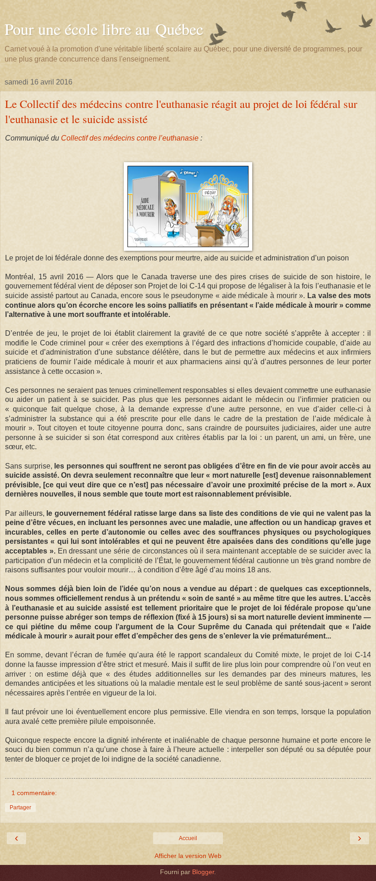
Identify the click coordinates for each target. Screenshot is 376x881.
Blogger (203, 871)
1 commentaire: (34, 792)
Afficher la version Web (188, 855)
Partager (20, 807)
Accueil (188, 838)
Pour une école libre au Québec (104, 29)
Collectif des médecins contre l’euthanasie (130, 138)
